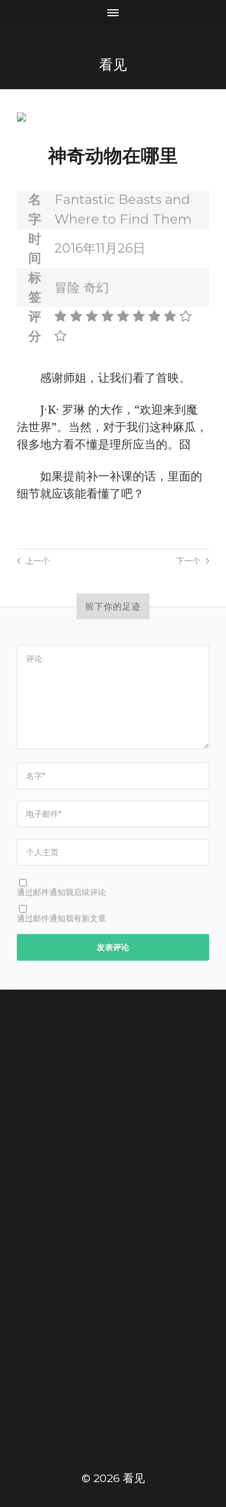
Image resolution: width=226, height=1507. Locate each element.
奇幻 (96, 287)
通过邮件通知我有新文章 (61, 918)
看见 (113, 64)
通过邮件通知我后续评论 (61, 892)
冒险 (67, 287)
